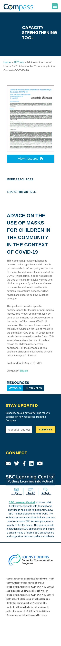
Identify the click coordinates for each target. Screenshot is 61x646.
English (24, 370)
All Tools (18, 62)
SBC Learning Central (22, 502)
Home (7, 62)
